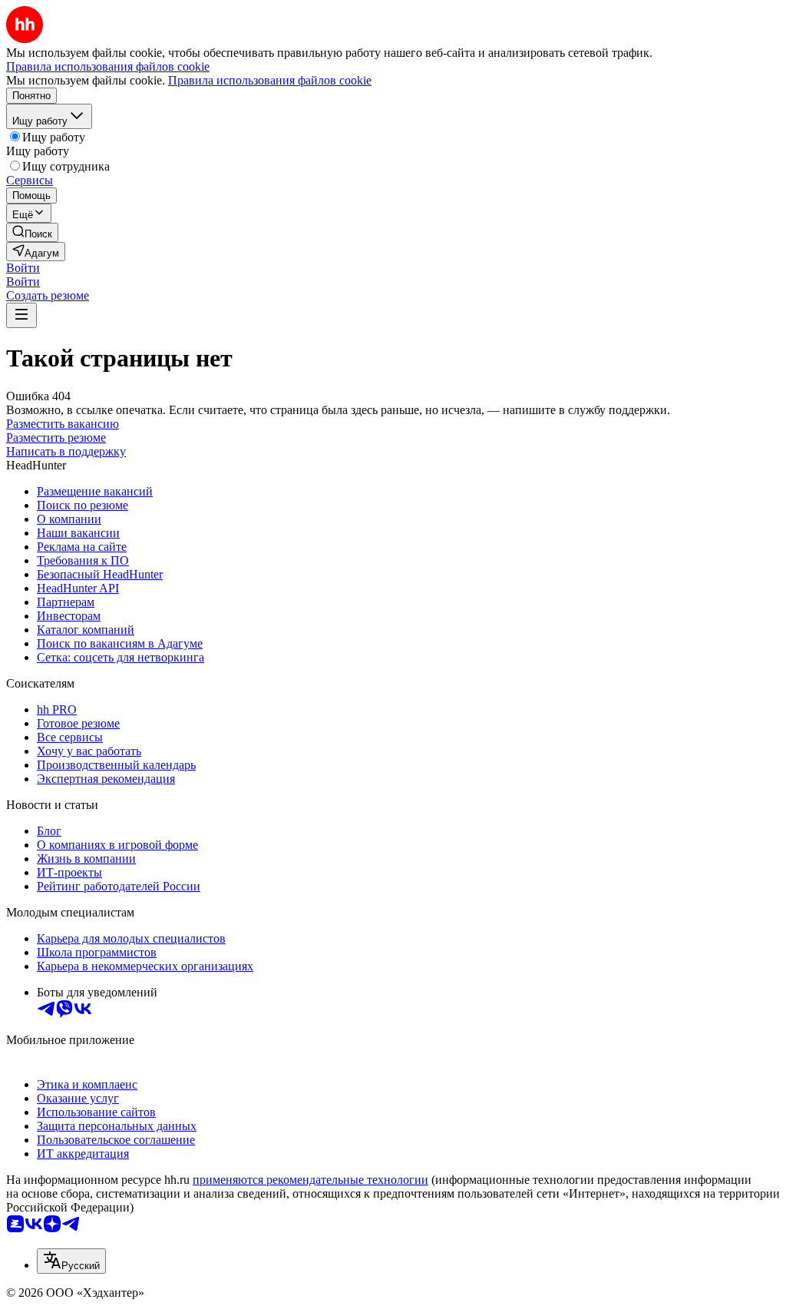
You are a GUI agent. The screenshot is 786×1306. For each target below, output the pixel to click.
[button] (23, 267)
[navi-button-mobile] (21, 315)
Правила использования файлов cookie (270, 80)
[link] (32, 232)
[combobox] (71, 1261)
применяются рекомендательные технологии (310, 1179)
